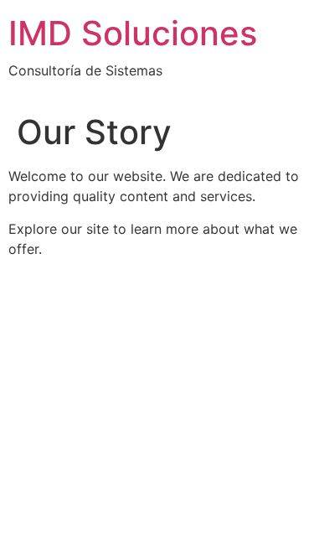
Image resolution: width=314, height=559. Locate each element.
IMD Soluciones (132, 33)
